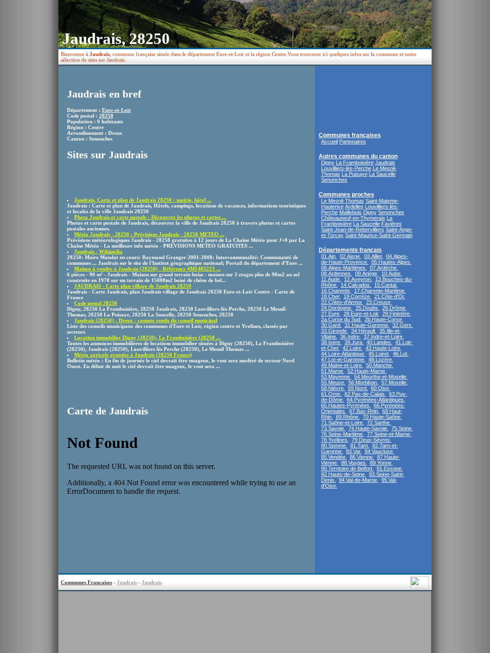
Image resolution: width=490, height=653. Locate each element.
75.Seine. (402, 428)
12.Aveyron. (358, 279)
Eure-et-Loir (116, 110)
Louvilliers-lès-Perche (346, 168)
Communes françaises (350, 135)
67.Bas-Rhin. (364, 411)
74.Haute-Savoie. (368, 428)
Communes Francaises (86, 582)
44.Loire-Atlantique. (343, 354)
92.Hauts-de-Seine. (343, 474)
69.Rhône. (348, 417)
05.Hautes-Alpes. (391, 262)
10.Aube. (391, 273)
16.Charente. (336, 291)
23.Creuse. (379, 302)
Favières (391, 224)
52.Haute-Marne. (367, 371)
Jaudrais (385, 162)
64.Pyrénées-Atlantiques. (376, 400)
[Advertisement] (123, 182)
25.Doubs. (367, 308)
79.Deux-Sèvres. (371, 440)
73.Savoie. (333, 428)
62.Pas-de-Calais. (365, 394)
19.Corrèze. (357, 296)
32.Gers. (402, 325)
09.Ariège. (367, 273)
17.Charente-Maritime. (380, 291)
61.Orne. (331, 394)
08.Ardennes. (336, 273)
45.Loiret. (379, 354)
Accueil (329, 141)
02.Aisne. (350, 256)
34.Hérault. (364, 331)
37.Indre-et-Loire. (384, 336)
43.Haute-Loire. (383, 348)
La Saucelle (382, 174)
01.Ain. (329, 256)
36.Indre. (350, 336)
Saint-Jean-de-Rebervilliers (352, 229)
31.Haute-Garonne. (367, 325)
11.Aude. (331, 279)
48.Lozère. (380, 359)
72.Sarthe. (379, 422)
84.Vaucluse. (379, 451)
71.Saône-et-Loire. (342, 422)
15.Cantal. (386, 285)
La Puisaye (355, 174)
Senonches (334, 180)
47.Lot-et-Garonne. (343, 359)
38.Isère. (331, 342)
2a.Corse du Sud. (341, 319)
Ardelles (354, 206)
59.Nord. (358, 388)
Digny (327, 162)
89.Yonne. (381, 463)
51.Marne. (333, 371)
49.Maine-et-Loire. (342, 365)
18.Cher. (331, 296)
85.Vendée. (334, 457)
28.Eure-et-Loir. (361, 313)
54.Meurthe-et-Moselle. (381, 377)
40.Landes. (379, 342)
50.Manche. (379, 365)
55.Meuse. (333, 382)
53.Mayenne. (336, 377)
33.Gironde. (334, 331)
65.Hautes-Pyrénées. (346, 405)
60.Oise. (380, 388)
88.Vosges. (354, 463)
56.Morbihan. (363, 382)
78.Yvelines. (335, 440)
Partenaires (352, 141)
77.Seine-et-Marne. (389, 434)
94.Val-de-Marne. (359, 480)
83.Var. (354, 451)
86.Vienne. (362, 457)
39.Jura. (354, 342)
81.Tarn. (359, 445)
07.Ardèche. (384, 268)
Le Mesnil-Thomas (342, 201)
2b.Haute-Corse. (384, 319)
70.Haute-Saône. (382, 417)
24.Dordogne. (337, 308)
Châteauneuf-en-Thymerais (353, 218)
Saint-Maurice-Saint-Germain (378, 235)
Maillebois (350, 212)
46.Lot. (401, 354)
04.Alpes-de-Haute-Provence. (364, 259)
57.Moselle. (394, 382)
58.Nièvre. (333, 388)
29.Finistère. (396, 313)
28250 (106, 116)
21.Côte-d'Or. (389, 296)
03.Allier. (373, 256)
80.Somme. (334, 445)
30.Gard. (331, 325)
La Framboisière (355, 162)
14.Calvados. (356, 285)
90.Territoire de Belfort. (347, 468)
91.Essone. (390, 468)
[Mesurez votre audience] (419, 586)
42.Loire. (353, 348)
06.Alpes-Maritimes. (344, 268)
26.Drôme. (394, 308)
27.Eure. (331, 313)
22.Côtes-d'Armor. (342, 302)
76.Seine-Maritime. (342, 434)
